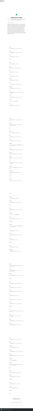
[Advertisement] (16, 6)
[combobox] (16, 399)
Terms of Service (5, 409)
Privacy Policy (8, 409)
